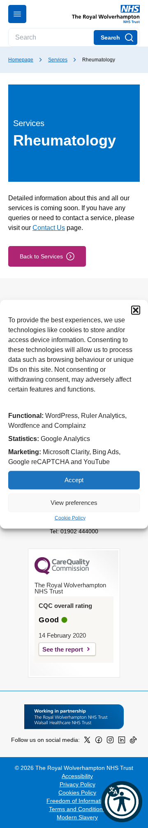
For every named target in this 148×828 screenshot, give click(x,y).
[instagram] (110, 741)
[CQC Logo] (62, 572)
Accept (74, 479)
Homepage (20, 60)
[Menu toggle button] (17, 14)
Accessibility (77, 776)
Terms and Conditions (77, 809)
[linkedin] (122, 741)
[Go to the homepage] (102, 14)
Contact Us (48, 227)
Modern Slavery (77, 817)
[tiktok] (133, 741)
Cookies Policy (77, 792)
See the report (62, 649)
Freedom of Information (77, 801)
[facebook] (99, 741)
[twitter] (87, 741)
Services (57, 60)
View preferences (74, 502)
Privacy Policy (77, 784)
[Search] (115, 37)
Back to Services (41, 256)
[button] (136, 310)
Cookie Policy (70, 518)
